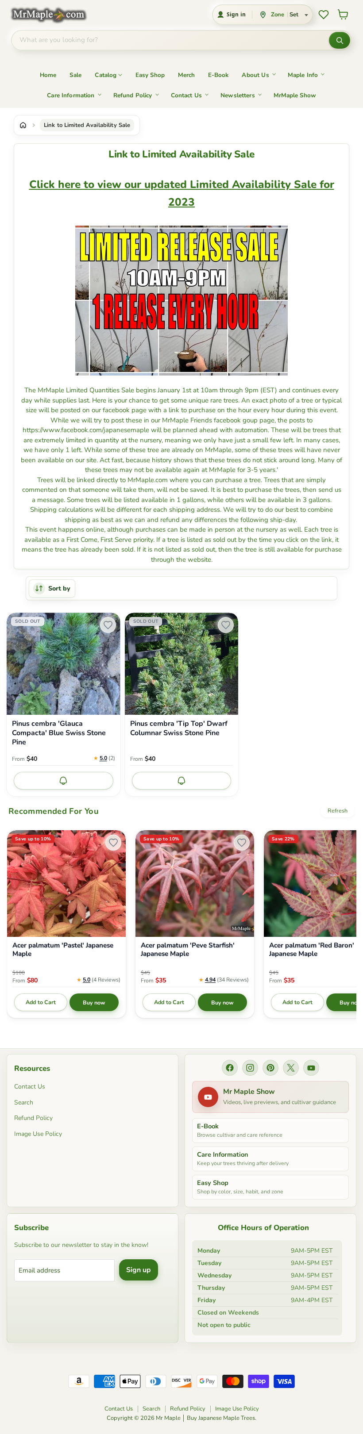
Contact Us (186, 95)
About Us (255, 75)
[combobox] (170, 40)
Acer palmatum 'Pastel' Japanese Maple (62, 950)
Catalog (105, 75)
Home (48, 75)
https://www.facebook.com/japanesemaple (86, 430)
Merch (186, 75)
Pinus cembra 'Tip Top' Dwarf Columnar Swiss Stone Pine (179, 728)
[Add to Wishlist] (108, 625)
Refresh (338, 811)
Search (23, 1102)
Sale (76, 75)
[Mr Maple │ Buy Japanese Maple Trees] (55, 15)
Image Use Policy (38, 1134)
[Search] (339, 40)
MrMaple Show (295, 95)
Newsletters (237, 95)
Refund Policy (132, 95)
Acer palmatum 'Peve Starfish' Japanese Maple (188, 950)
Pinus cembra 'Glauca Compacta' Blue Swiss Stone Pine (59, 733)
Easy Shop (150, 75)
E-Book (218, 75)
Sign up (138, 1270)
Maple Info (303, 75)
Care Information (70, 95)
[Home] (23, 125)
